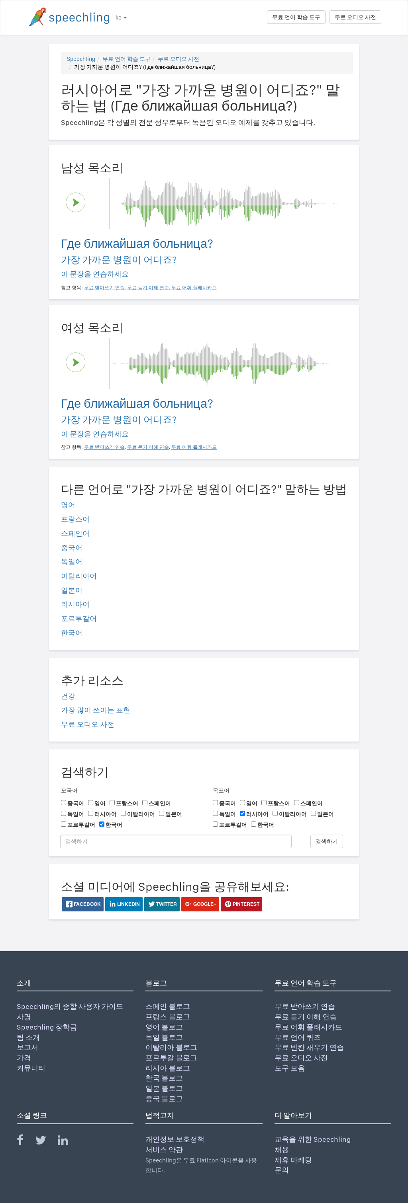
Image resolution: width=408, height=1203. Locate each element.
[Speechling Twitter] (45, 1142)
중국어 (71, 547)
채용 (282, 1149)
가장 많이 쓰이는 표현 (95, 710)
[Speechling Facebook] (25, 1142)
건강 (68, 696)
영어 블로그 (164, 1027)
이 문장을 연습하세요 (95, 274)
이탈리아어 (79, 576)
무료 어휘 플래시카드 (308, 1027)
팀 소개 (28, 1037)
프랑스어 (75, 519)
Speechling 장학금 (47, 1027)
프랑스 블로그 (167, 1016)
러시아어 (75, 604)
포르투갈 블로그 (171, 1057)
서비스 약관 (164, 1149)
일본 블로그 (164, 1088)
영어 (68, 504)
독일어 (71, 561)
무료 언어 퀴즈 (298, 1037)
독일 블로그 (164, 1037)
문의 (282, 1170)
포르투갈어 (79, 618)
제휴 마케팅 (293, 1160)
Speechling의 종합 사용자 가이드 (70, 1006)
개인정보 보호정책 (174, 1139)
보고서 (27, 1047)
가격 (24, 1057)
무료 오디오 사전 (355, 17)
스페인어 (75, 533)
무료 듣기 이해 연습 (306, 1016)
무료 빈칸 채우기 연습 (309, 1047)
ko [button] (119, 17)
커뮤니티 (31, 1068)
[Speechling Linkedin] (68, 1142)
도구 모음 (290, 1068)
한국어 (71, 633)
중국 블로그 (164, 1098)
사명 (24, 1016)
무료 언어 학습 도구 (296, 17)
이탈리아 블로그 (171, 1047)
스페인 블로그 (167, 1006)
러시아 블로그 (167, 1068)
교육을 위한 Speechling (313, 1139)
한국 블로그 (164, 1078)
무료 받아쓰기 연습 (305, 1006)
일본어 (71, 590)
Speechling (81, 59)
